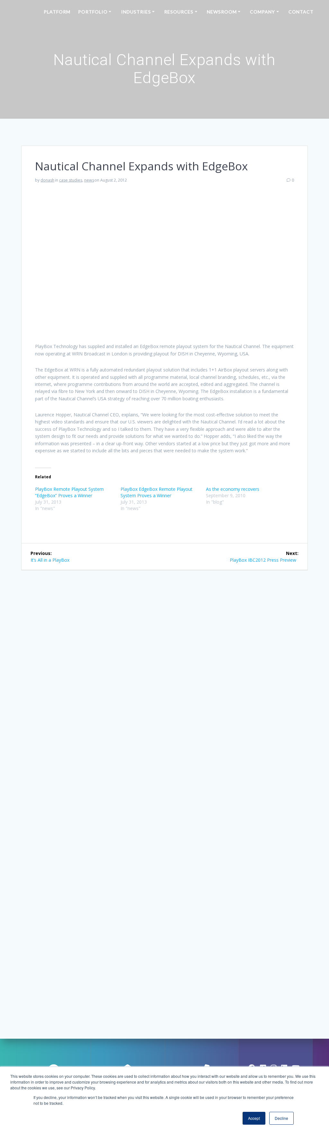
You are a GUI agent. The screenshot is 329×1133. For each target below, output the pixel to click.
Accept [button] (254, 1118)
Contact (301, 11)
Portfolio (93, 11)
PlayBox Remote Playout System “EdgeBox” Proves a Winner (69, 492)
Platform (57, 11)
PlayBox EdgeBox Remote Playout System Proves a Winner (156, 492)
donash (47, 180)
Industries (136, 11)
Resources (178, 11)
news (89, 180)
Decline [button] (281, 1118)
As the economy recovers (232, 489)
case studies (70, 180)
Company (262, 11)
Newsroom (222, 11)
